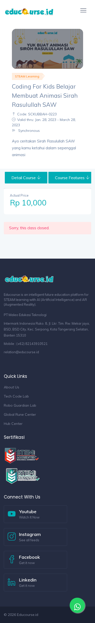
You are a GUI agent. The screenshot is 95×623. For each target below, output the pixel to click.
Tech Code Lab (16, 396)
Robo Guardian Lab (20, 405)
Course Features (70, 177)
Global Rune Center (20, 414)
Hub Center (13, 423)
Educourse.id (27, 614)
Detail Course (24, 177)
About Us (11, 387)
